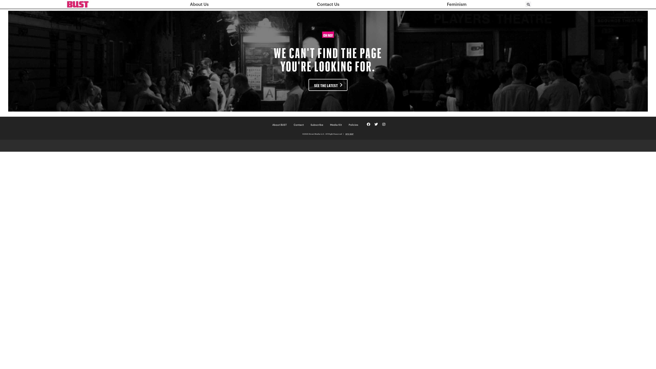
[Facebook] (368, 124)
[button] (528, 4)
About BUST (279, 125)
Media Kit (336, 125)
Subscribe (317, 125)
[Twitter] (376, 124)
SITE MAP (349, 134)
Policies (353, 125)
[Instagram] (383, 124)
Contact (299, 125)
